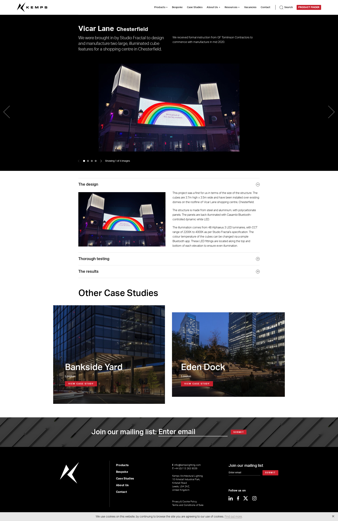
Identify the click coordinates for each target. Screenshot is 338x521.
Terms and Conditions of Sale (187, 505)
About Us (212, 7)
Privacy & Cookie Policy (184, 502)
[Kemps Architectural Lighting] (32, 7)
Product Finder (308, 7)
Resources (231, 7)
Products (159, 7)
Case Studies (194, 7)
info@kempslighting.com (186, 465)
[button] (84, 161)
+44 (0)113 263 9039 (184, 469)
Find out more (233, 516)
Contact (265, 7)
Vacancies (250, 7)
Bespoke (177, 7)
